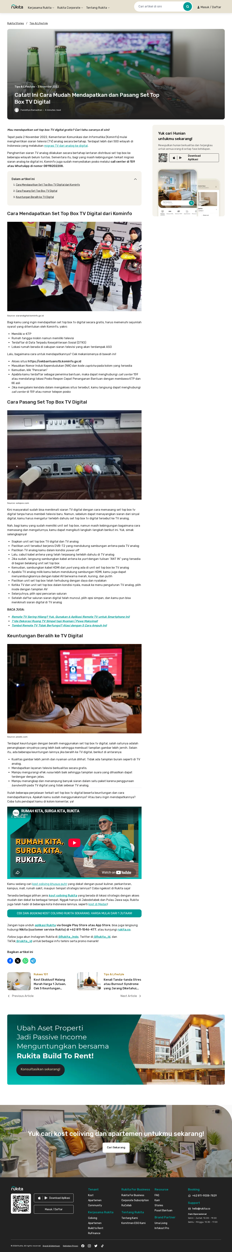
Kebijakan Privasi (70, 1246)
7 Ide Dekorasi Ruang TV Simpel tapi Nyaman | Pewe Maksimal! (55, 621)
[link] (194, 157)
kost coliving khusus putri (49, 884)
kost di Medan (97, 904)
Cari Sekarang (116, 1147)
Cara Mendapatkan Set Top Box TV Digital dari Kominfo (48, 184)
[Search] (187, 6)
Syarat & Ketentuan (51, 1246)
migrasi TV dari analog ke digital (66, 145)
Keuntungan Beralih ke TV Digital (35, 197)
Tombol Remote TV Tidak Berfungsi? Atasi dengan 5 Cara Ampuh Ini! (59, 625)
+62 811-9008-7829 (204, 1195)
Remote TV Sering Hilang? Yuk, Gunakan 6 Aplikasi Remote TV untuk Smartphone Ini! (71, 616)
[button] (209, 7)
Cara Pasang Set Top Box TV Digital (36, 190)
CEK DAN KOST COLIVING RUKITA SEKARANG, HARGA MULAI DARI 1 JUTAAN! (74, 913)
